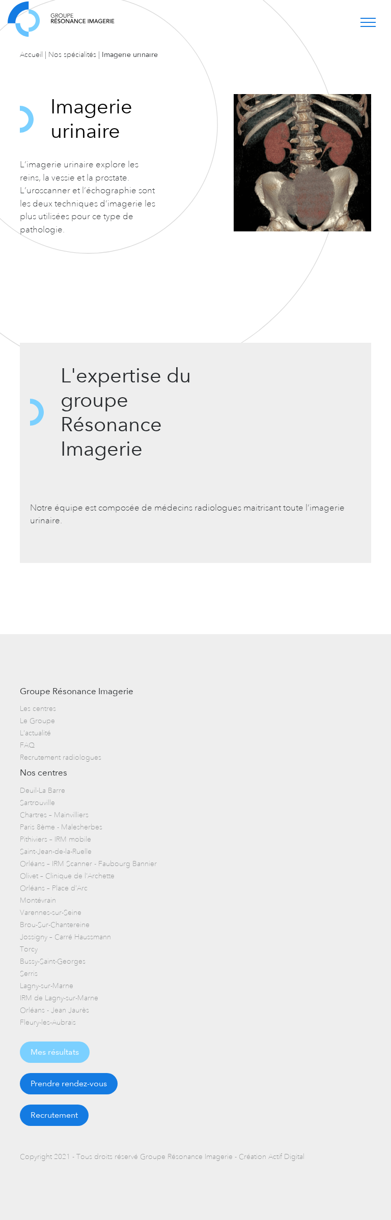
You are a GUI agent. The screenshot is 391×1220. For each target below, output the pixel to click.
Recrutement (54, 1115)
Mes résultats (55, 1052)
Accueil (31, 54)
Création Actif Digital (271, 1156)
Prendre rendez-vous (69, 1083)
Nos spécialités (72, 54)
